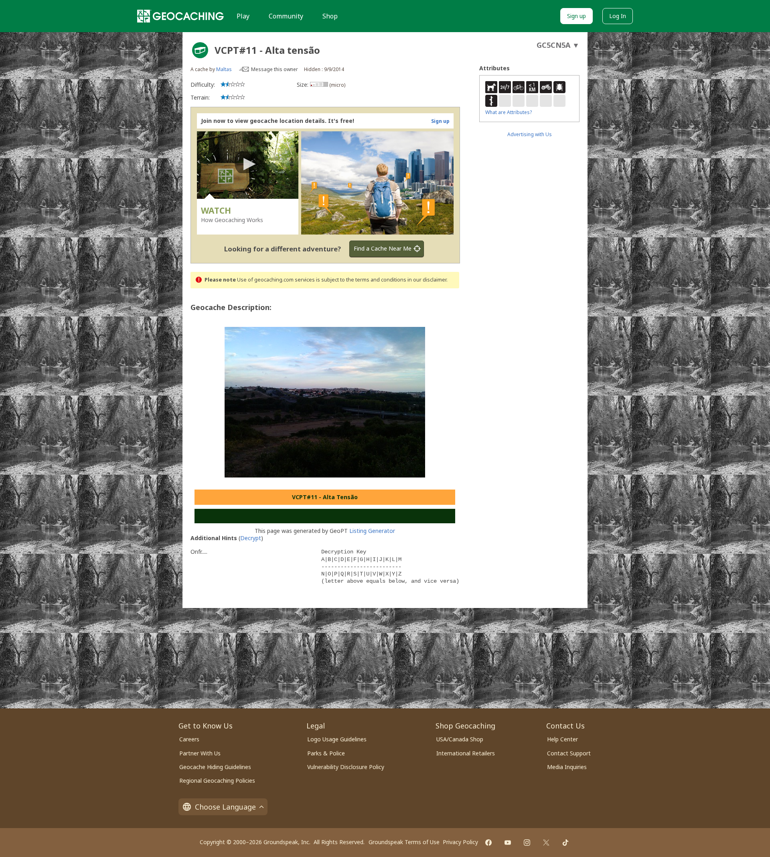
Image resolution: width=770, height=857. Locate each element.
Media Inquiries (567, 767)
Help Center (562, 739)
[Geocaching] (180, 16)
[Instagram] (527, 842)
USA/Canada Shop (459, 739)
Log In (617, 16)
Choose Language (225, 807)
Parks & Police (326, 753)
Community (286, 16)
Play (243, 16)
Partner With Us (200, 753)
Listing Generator (372, 531)
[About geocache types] (200, 50)
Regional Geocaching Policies (217, 780)
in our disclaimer (426, 279)
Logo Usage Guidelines (337, 739)
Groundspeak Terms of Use (404, 842)
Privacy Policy (460, 842)
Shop (330, 16)
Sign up (576, 16)
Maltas (224, 69)
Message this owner (274, 69)
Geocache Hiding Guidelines (215, 767)
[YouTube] (508, 842)
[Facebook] (488, 842)
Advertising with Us (529, 134)
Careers (189, 739)
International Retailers (465, 753)
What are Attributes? (508, 112)
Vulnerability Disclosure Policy (345, 767)
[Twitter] (546, 842)
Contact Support (569, 753)
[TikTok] (565, 842)
